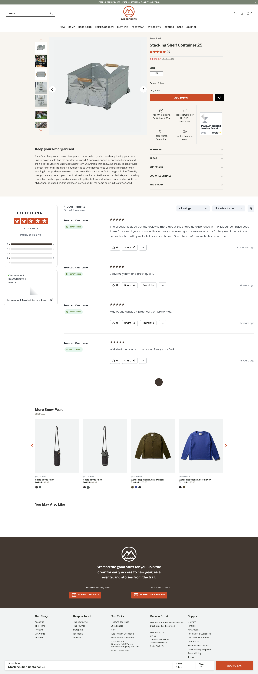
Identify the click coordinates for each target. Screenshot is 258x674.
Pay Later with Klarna (198, 638)
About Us (39, 622)
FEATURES (156, 150)
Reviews (39, 630)
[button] (71, 27)
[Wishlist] (236, 13)
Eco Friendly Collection (122, 634)
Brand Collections (120, 651)
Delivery (192, 622)
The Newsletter (80, 622)
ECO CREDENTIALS (160, 176)
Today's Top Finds (120, 622)
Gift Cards (40, 634)
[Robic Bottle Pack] (36, 487)
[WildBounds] (129, 13)
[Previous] (52, 89)
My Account (193, 630)
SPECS (153, 158)
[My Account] (242, 13)
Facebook (78, 634)
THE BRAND (156, 185)
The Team (40, 626)
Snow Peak (156, 39)
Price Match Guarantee (122, 638)
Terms (191, 658)
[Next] (143, 89)
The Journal (79, 626)
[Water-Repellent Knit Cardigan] (132, 487)
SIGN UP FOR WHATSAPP (152, 595)
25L (156, 74)
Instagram (78, 630)
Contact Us (193, 642)
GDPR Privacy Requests (199, 650)
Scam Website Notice (198, 646)
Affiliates (39, 638)
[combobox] (30, 13)
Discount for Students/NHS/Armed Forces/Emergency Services (125, 644)
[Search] (51, 13)
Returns (192, 626)
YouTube (77, 638)
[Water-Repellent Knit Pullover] (180, 487)
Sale (113, 630)
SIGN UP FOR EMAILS (88, 595)
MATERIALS (156, 167)
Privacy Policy (194, 654)
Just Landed (117, 626)
